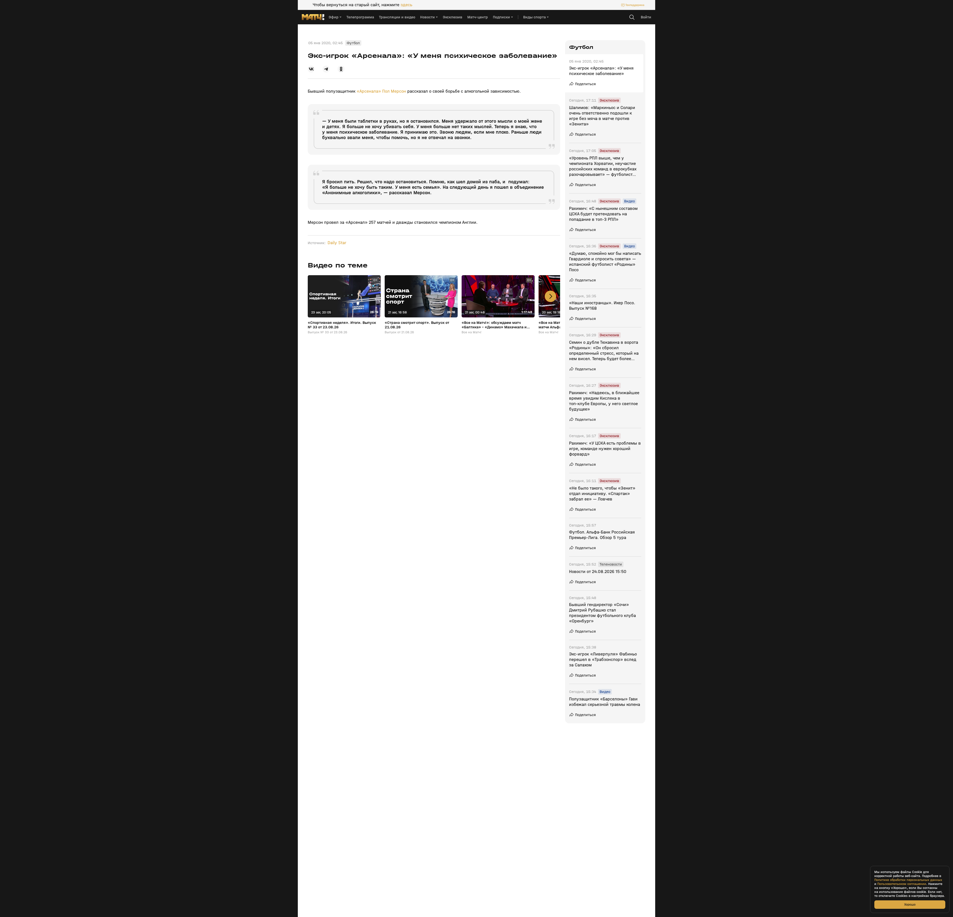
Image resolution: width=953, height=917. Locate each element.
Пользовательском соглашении (901, 884)
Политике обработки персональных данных (908, 880)
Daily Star (337, 242)
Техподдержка (634, 4)
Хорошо (910, 904)
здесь (406, 4)
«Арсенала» (369, 91)
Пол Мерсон (394, 91)
